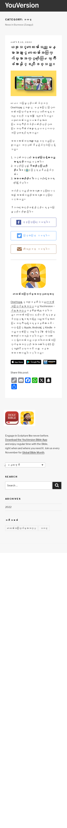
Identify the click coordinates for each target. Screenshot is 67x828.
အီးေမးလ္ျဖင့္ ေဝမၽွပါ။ (36, 248)
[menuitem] (25, 465)
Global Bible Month (33, 452)
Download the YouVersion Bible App (26, 439)
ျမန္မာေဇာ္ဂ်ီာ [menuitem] (13, 464)
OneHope (16, 302)
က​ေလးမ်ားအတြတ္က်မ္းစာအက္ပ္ (21, 528)
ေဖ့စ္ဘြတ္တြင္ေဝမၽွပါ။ (36, 222)
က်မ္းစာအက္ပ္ (18, 310)
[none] (25, 464)
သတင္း (44, 528)
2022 (8, 507)
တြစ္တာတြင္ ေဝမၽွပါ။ (36, 235)
